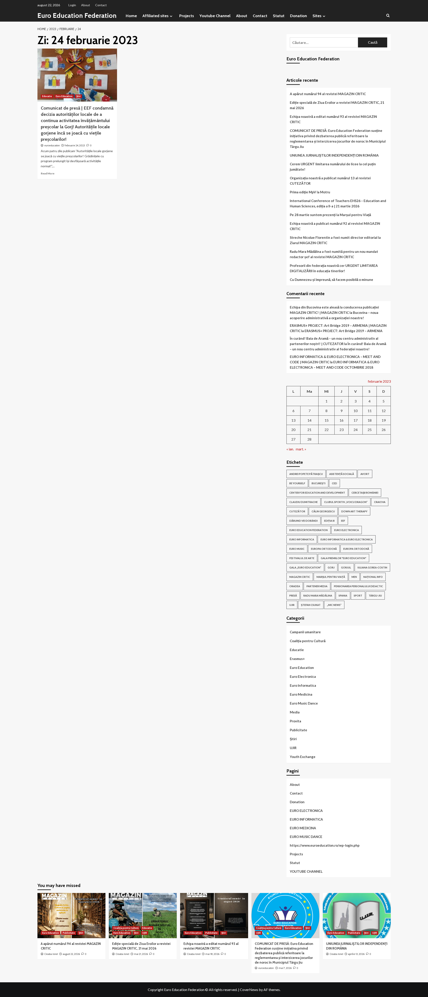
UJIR (291, 604)
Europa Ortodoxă (356, 548)
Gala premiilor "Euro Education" (343, 558)
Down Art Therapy (354, 511)
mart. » (301, 449)
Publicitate (298, 730)
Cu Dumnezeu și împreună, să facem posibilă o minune (331, 280)
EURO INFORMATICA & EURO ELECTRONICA (347, 539)
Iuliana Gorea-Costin (372, 567)
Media (295, 712)
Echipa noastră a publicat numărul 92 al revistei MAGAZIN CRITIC (335, 226)
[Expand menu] (171, 16)
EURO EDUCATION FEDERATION (308, 530)
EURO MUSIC (297, 548)
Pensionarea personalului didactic (358, 586)
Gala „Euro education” (305, 567)
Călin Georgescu (323, 511)
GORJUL (346, 567)
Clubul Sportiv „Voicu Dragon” (346, 502)
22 (327, 429)
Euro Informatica (303, 685)
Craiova (379, 502)
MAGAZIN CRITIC (299, 576)
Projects (186, 15)
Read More (47, 173)
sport (358, 595)
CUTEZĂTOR (297, 511)
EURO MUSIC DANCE (306, 837)
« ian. (290, 449)
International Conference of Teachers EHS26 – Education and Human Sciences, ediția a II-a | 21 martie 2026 (338, 203)
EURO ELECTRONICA (346, 530)
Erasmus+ (297, 659)
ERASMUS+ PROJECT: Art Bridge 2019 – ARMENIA (344, 331)
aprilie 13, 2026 (356, 954)
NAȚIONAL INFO (373, 576)
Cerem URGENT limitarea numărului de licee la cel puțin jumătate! (333, 166)
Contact (101, 5)
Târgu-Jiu (375, 595)
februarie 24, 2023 (75, 145)
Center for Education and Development (317, 492)
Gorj (331, 567)
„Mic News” (334, 604)
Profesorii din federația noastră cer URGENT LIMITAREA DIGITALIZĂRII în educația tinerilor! (334, 268)
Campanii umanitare (305, 632)
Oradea (294, 586)
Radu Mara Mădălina (317, 595)
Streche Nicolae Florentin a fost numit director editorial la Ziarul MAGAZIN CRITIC (335, 240)
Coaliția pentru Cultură (307, 641)
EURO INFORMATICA (301, 539)
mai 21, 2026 (141, 954)
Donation (298, 15)
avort (364, 473)
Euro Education (64, 96)
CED (334, 483)
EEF (343, 520)
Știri (78, 96)
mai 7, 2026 (285, 968)
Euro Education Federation (77, 15)
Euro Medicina (301, 694)
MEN (354, 576)
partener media (317, 586)
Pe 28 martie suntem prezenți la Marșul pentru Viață (330, 215)
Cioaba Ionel (51, 954)
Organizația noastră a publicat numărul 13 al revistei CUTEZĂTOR (330, 180)
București (318, 483)
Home (131, 15)
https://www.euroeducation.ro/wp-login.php (325, 845)
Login (72, 5)
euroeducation (52, 145)
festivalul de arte (301, 558)
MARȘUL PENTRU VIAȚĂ (331, 576)
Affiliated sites (155, 15)
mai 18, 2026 (212, 954)
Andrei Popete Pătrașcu (306, 473)
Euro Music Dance (304, 703)
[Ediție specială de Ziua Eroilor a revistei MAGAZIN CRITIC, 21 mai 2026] (143, 915)
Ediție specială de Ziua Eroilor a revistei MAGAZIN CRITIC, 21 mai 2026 (337, 105)
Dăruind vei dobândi (303, 520)
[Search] (388, 16)
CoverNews (249, 989)
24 (356, 429)
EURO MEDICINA (303, 828)
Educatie (47, 96)
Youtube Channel (215, 15)
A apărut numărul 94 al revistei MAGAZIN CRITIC (328, 94)
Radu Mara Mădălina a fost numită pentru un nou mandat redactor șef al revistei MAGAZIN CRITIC (334, 254)
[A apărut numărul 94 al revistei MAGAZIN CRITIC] (71, 915)
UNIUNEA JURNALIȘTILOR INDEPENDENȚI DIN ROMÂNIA (334, 155)
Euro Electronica (303, 676)
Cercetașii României (365, 492)
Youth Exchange (302, 757)
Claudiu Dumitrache (303, 502)
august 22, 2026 (71, 954)
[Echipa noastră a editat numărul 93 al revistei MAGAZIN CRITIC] (214, 915)
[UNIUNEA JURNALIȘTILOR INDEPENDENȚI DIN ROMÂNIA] (357, 915)
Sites (317, 15)
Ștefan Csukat (311, 604)
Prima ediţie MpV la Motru (310, 192)
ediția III (329, 520)
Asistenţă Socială (341, 473)
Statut (278, 15)
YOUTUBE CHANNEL (306, 871)
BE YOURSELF (297, 483)
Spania (343, 595)
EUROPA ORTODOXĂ (324, 548)
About (85, 5)
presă (293, 595)
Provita (295, 721)
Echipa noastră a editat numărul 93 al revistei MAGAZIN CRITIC (333, 119)
